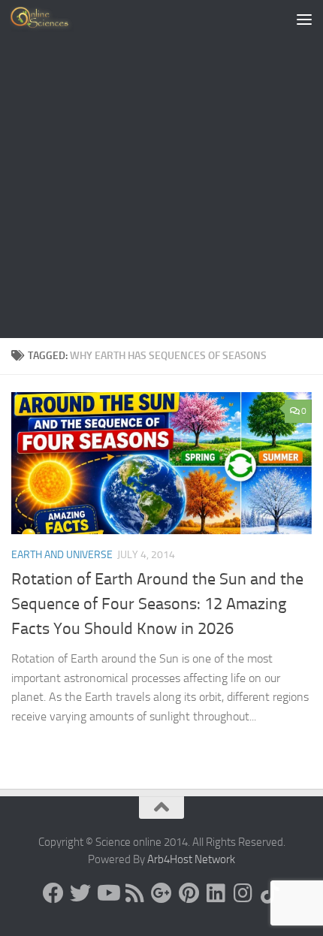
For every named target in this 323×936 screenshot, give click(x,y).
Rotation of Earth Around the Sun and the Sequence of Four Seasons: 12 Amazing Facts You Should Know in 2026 (157, 604)
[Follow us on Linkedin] (215, 893)
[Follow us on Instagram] (242, 893)
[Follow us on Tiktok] (269, 893)
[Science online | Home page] (52, 19)
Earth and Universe (62, 554)
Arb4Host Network (191, 859)
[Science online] (53, 893)
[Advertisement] (161, 169)
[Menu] (304, 19)
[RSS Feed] (134, 893)
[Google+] (161, 893)
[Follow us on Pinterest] (188, 893)
